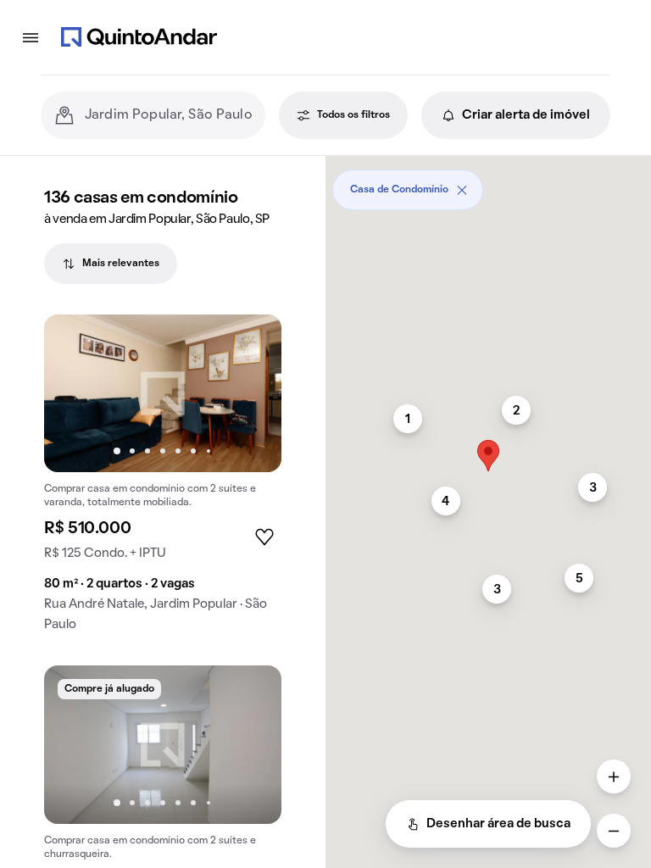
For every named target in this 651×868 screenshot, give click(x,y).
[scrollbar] (488, 183)
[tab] (110, 263)
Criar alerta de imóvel (526, 115)
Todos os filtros (353, 115)
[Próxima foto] (251, 393)
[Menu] (30, 37)
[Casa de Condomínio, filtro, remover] (462, 190)
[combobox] (168, 115)
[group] (162, 480)
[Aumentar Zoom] (614, 776)
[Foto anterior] (75, 393)
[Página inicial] (139, 37)
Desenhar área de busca (498, 824)
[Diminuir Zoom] (614, 831)
